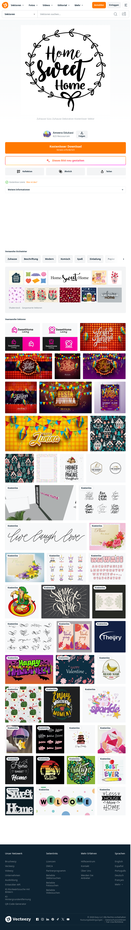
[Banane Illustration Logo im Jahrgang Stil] (111, 669)
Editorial (62, 5)
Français (116, 879)
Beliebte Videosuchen (53, 891)
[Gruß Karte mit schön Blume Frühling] (24, 567)
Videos (46, 5)
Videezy (9, 870)
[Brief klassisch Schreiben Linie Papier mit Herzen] (46, 468)
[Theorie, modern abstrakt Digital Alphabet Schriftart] (110, 636)
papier (111, 258)
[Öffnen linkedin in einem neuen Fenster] (47, 919)
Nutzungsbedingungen (89, 919)
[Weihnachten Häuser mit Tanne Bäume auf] (19, 468)
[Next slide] (118, 259)
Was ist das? (31, 182)
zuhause (12, 258)
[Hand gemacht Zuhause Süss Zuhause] (40, 502)
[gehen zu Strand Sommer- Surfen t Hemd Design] (50, 770)
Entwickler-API (12, 884)
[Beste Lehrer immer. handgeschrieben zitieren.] (112, 770)
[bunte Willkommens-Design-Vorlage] (65, 801)
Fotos (32, 5)
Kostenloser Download (66, 148)
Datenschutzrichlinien (113, 919)
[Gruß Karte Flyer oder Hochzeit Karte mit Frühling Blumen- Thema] (107, 536)
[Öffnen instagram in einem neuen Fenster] (42, 919)
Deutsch (116, 875)
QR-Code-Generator (15, 903)
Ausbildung (11, 879)
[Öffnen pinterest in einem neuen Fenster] (52, 919)
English (116, 861)
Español (116, 866)
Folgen (82, 136)
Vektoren (16, 5)
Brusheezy (10, 861)
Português (117, 870)
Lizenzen (51, 861)
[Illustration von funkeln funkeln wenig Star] (19, 739)
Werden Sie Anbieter (87, 877)
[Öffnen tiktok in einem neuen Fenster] (58, 919)
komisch (65, 258)
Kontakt (85, 866)
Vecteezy (9, 866)
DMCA (49, 866)
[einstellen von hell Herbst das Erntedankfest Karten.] (74, 636)
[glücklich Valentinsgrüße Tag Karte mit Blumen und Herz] (75, 669)
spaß (80, 258)
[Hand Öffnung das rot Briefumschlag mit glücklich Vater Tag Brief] (112, 739)
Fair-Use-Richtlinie (112, 921)
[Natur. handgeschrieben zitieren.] (81, 770)
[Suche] (115, 14)
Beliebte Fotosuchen (52, 884)
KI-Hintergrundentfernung (18, 898)
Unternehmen (12, 875)
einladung (95, 258)
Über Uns (86, 870)
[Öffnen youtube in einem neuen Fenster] (68, 919)
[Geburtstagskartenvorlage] (81, 739)
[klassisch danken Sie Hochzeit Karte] (109, 601)
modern (49, 258)
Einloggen (114, 5)
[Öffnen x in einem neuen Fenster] (63, 919)
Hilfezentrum (88, 861)
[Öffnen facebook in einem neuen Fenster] (37, 919)
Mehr (77, 5)
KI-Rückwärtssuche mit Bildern (17, 890)
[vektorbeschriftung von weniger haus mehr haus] (111, 801)
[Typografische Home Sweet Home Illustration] (65, 601)
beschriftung (31, 258)
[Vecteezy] (5, 5)
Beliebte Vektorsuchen (53, 877)
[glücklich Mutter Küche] (22, 601)
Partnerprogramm (56, 870)
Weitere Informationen (19, 189)
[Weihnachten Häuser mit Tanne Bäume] (108, 433)
